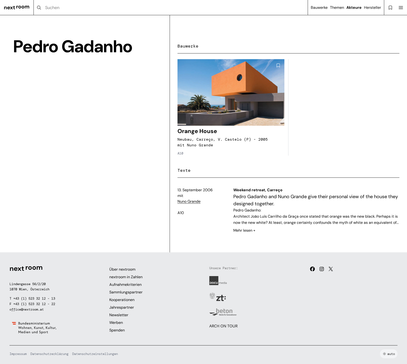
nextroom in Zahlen (126, 276)
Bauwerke (319, 7)
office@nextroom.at (27, 309)
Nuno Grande (189, 201)
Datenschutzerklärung (49, 354)
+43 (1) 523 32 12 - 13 (34, 298)
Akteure (354, 7)
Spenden (117, 330)
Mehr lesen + (244, 230)
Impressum (18, 354)
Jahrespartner (121, 307)
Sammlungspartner (126, 292)
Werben (116, 322)
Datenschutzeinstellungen (95, 354)
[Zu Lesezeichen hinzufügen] (278, 65)
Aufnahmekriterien (125, 284)
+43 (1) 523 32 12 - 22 (34, 304)
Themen (337, 7)
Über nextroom (122, 269)
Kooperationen (121, 299)
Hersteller (372, 7)
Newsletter (118, 314)
